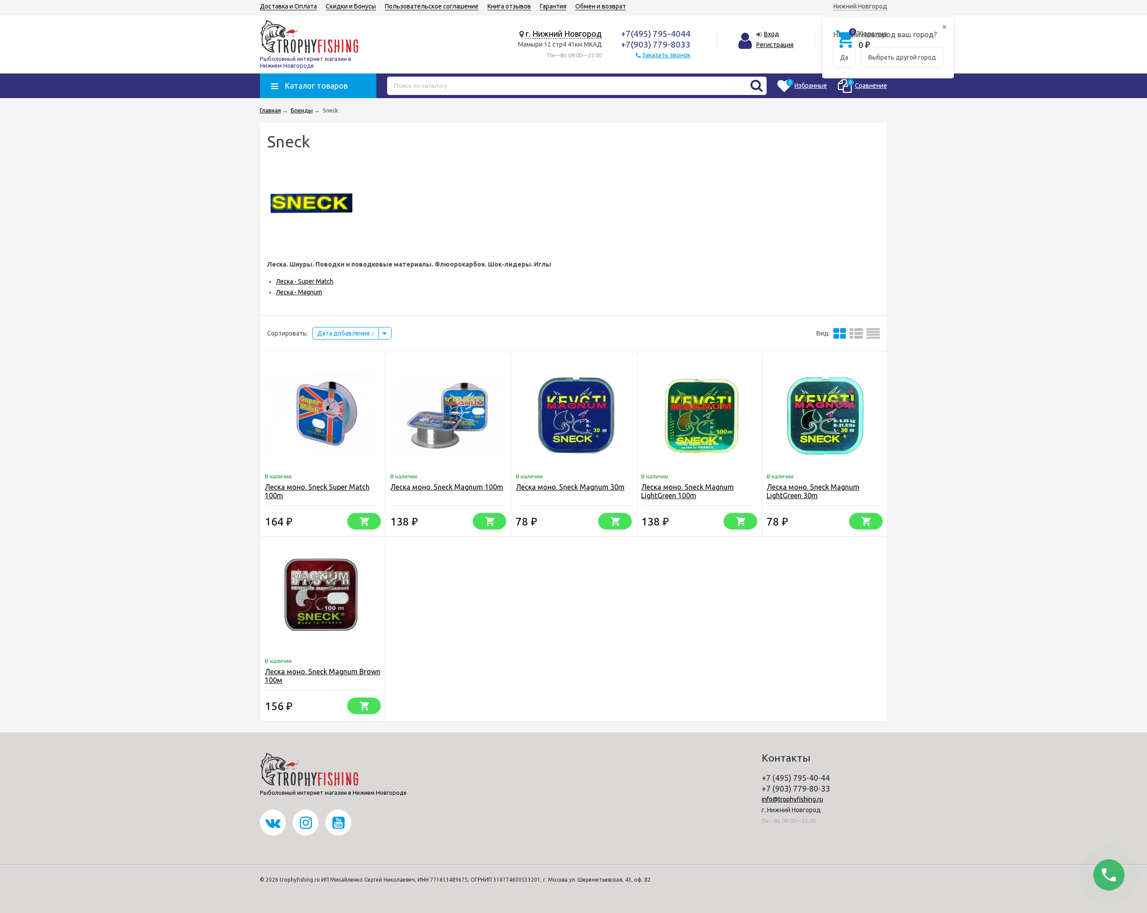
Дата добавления (344, 333)
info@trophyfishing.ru (792, 799)
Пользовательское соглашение (432, 6)
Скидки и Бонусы (351, 6)
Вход (771, 34)
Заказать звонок (666, 55)
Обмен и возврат (600, 6)
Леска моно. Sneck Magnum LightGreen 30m (813, 491)
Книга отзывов (509, 6)
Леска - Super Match (304, 281)
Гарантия (553, 6)
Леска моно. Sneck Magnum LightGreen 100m (687, 491)
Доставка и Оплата (288, 6)
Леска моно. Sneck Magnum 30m (570, 487)
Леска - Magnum (299, 292)
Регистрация (774, 44)
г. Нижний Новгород (564, 33)
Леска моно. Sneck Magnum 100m (446, 487)
